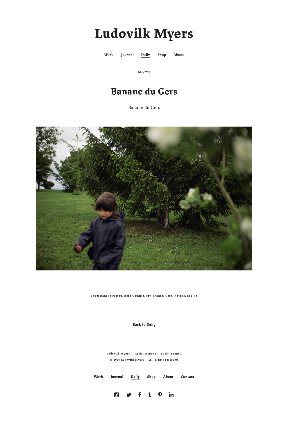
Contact (187, 377)
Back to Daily (144, 324)
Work (109, 55)
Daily (145, 55)
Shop (162, 55)
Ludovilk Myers (144, 34)
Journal (127, 55)
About (178, 55)
